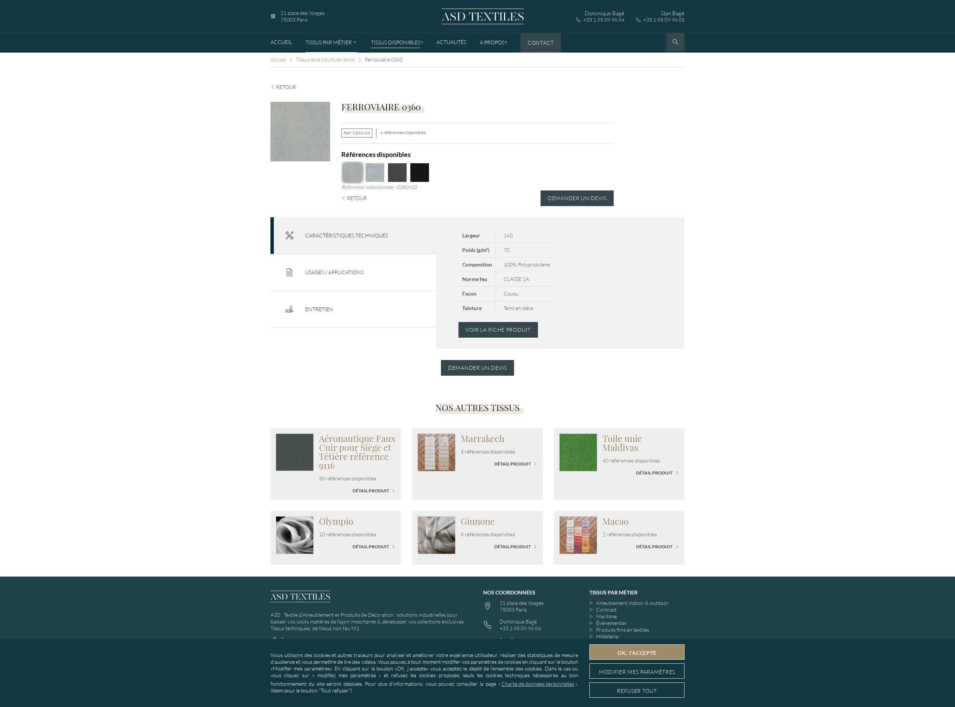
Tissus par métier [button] (613, 592)
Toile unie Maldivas (622, 442)
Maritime (606, 616)
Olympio (336, 521)
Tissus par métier (329, 42)
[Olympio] (294, 534)
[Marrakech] (436, 451)
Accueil (281, 42)
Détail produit (371, 490)
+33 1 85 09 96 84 (603, 19)
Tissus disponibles (395, 42)
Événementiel (611, 623)
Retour (285, 87)
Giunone (478, 521)
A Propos (492, 42)
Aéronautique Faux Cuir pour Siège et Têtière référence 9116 (357, 451)
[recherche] (675, 42)
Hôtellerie (607, 636)
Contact (540, 43)
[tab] (353, 235)
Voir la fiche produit (498, 329)
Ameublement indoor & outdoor (632, 603)
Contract (606, 609)
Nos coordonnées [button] (509, 592)
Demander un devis (577, 198)
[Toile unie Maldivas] (578, 451)
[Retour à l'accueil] (483, 16)
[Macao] (578, 534)
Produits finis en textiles (622, 629)
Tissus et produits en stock (325, 59)
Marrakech (482, 438)
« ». (538, 684)
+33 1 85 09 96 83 (664, 19)
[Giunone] (436, 534)
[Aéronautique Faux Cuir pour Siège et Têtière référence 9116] (294, 451)
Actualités (451, 42)
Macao (615, 521)
